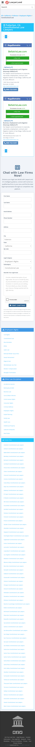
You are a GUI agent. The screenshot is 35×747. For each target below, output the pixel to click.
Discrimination (8, 342)
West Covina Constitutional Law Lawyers (15, 706)
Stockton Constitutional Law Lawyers (14, 672)
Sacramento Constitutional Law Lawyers (14, 623)
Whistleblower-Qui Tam (10, 365)
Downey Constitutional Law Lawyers (13, 490)
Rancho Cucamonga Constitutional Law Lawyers (17, 604)
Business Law (7, 392)
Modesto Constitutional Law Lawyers (14, 558)
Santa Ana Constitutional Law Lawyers (14, 649)
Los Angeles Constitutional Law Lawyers (14, 555)
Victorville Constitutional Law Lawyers (14, 698)
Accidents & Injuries (9, 384)
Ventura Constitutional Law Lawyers (13, 695)
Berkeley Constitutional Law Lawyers (14, 456)
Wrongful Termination (10, 372)
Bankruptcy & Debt (9, 388)
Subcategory (7, 264)
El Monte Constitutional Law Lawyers (14, 498)
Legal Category (8, 258)
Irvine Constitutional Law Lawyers (13, 543)
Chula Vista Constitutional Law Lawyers (14, 467)
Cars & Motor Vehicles (10, 395)
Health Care (7, 422)
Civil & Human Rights (9, 399)
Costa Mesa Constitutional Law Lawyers (14, 483)
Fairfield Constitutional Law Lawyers (13, 509)
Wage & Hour (7, 361)
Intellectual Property (9, 426)
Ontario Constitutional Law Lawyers (13, 581)
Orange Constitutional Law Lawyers (13, 585)
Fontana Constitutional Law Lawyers (13, 513)
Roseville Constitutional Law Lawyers (14, 619)
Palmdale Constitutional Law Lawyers (14, 592)
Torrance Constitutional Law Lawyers (14, 687)
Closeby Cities (8, 440)
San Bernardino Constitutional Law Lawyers (15, 630)
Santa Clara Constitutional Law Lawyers (14, 653)
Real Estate (7, 433)
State (5, 242)
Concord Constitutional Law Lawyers (13, 475)
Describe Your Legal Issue (11, 272)
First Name (7, 196)
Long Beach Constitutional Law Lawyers (14, 551)
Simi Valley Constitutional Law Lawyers (14, 668)
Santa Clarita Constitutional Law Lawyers (15, 657)
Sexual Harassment (9, 357)
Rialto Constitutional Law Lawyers (13, 608)
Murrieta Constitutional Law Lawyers (14, 566)
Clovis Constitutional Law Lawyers (13, 471)
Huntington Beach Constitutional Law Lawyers (16, 536)
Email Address (8, 211)
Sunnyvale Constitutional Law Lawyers (14, 676)
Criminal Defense (8, 407)
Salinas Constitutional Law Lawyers (13, 626)
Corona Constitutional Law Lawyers (13, 479)
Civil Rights (7, 334)
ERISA (5, 346)
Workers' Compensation (10, 369)
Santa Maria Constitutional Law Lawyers (14, 661)
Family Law (7, 418)
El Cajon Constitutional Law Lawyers (13, 494)
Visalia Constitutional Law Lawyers (13, 702)
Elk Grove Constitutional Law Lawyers (14, 502)
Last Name (7, 202)
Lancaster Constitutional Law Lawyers (14, 547)
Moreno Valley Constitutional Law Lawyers (15, 562)
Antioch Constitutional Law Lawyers (13, 449)
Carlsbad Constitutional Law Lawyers (14, 464)
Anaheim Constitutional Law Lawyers (14, 445)
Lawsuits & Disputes (9, 429)
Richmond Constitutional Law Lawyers (14, 611)
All (2, 16)
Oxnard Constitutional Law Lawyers (13, 589)
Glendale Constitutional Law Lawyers (14, 528)
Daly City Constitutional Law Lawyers (14, 486)
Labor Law (6, 350)
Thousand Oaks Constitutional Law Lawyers (15, 683)
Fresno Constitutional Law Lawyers (13, 520)
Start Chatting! (18, 305)
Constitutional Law (9, 338)
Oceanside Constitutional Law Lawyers (14, 577)
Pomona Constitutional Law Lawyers (13, 600)
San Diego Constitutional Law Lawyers (14, 634)
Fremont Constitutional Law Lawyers (13, 517)
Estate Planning (8, 414)
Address (6, 227)
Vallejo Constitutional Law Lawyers (13, 691)
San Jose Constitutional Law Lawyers (13, 642)
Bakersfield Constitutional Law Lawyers (14, 452)
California (7, 16)
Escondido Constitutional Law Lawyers (14, 505)
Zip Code (6, 249)
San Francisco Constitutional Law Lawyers (15, 638)
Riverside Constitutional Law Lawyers (14, 615)
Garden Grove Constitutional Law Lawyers (15, 524)
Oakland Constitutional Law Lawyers (13, 573)
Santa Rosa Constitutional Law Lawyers (14, 664)
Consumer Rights (8, 403)
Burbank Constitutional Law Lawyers (14, 460)
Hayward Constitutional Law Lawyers (14, 532)
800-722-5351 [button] (11, 89)
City (5, 236)
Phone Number (8, 218)
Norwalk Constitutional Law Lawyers (13, 570)
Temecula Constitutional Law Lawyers (14, 679)
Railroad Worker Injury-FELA (11, 353)
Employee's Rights (25, 16)
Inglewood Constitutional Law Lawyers (14, 539)
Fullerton (15, 16)
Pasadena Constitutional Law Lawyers (14, 596)
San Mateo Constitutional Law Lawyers (14, 645)
